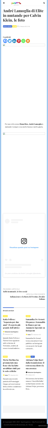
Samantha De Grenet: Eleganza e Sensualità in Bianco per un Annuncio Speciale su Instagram (35, 325)
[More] (28, 41)
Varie (32, 356)
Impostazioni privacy (42, 425)
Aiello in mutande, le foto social (15, 291)
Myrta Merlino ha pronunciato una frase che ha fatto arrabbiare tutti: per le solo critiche (11, 365)
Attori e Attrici (7, 26)
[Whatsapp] (23, 41)
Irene (29, 334)
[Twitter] (10, 41)
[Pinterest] (19, 41)
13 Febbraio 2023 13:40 (24, 26)
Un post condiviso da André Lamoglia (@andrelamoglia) (25, 273)
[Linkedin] (14, 41)
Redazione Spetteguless (11, 332)
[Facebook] (5, 41)
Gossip (14, 26)
